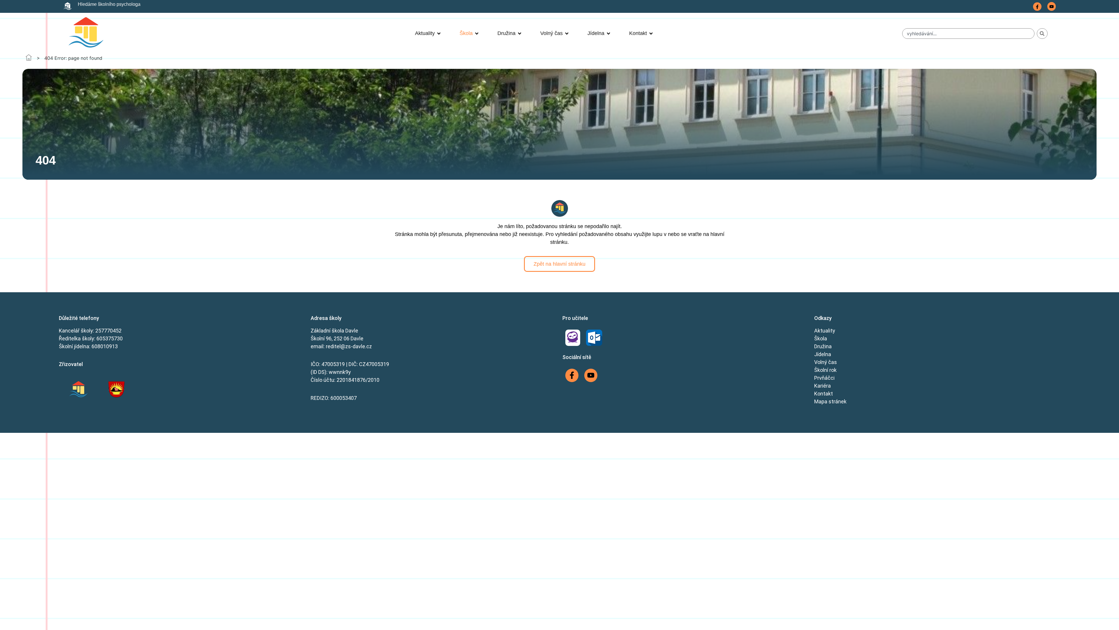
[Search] (1042, 33)
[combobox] (968, 33)
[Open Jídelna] (608, 33)
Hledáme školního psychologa (109, 4)
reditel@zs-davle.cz (349, 346)
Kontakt (823, 394)
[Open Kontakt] (651, 33)
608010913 (105, 346)
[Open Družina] (519, 33)
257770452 (108, 331)
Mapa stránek (830, 401)
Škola (820, 338)
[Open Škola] (476, 33)
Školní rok (825, 370)
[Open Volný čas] (566, 33)
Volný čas (825, 362)
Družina (823, 346)
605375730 (109, 338)
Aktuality (824, 331)
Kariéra (822, 386)
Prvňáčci (824, 378)
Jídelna (822, 354)
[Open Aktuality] (438, 33)
